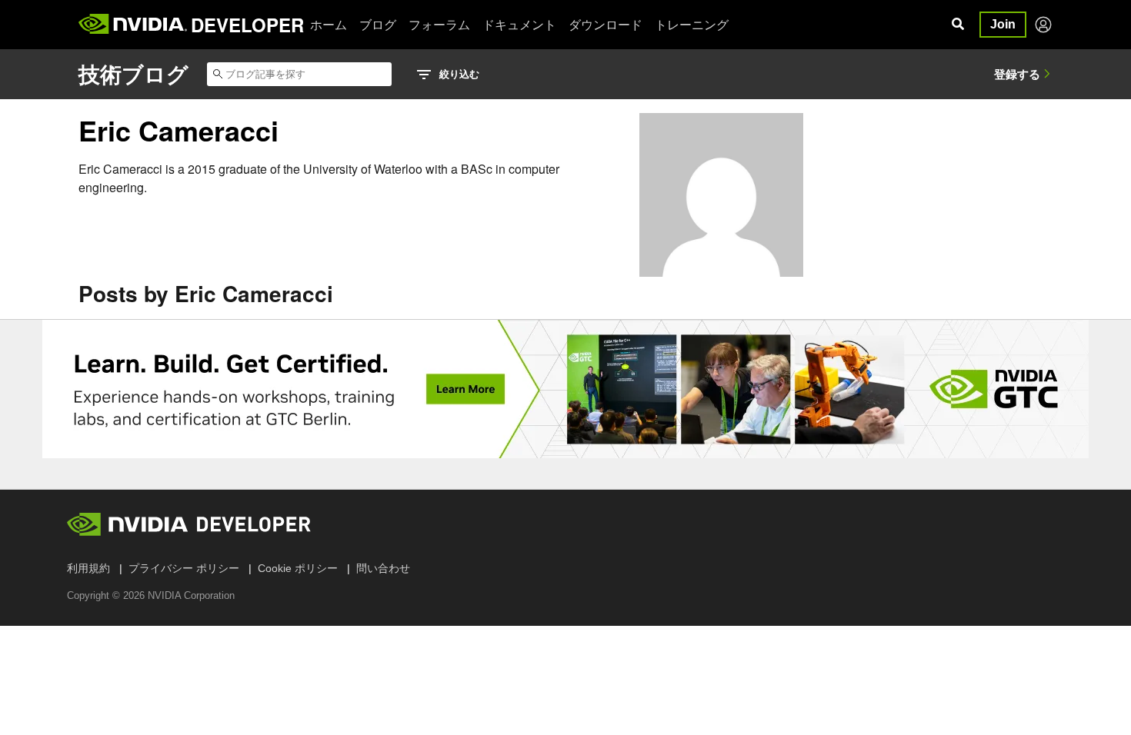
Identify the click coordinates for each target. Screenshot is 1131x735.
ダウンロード (605, 24)
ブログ (377, 24)
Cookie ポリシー (298, 568)
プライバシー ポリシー (183, 568)
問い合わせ (383, 568)
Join (1003, 24)
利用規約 (88, 568)
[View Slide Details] (565, 389)
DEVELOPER (247, 24)
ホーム (328, 24)
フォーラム (439, 24)
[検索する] (958, 24)
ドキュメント (519, 24)
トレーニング (692, 24)
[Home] (132, 24)
